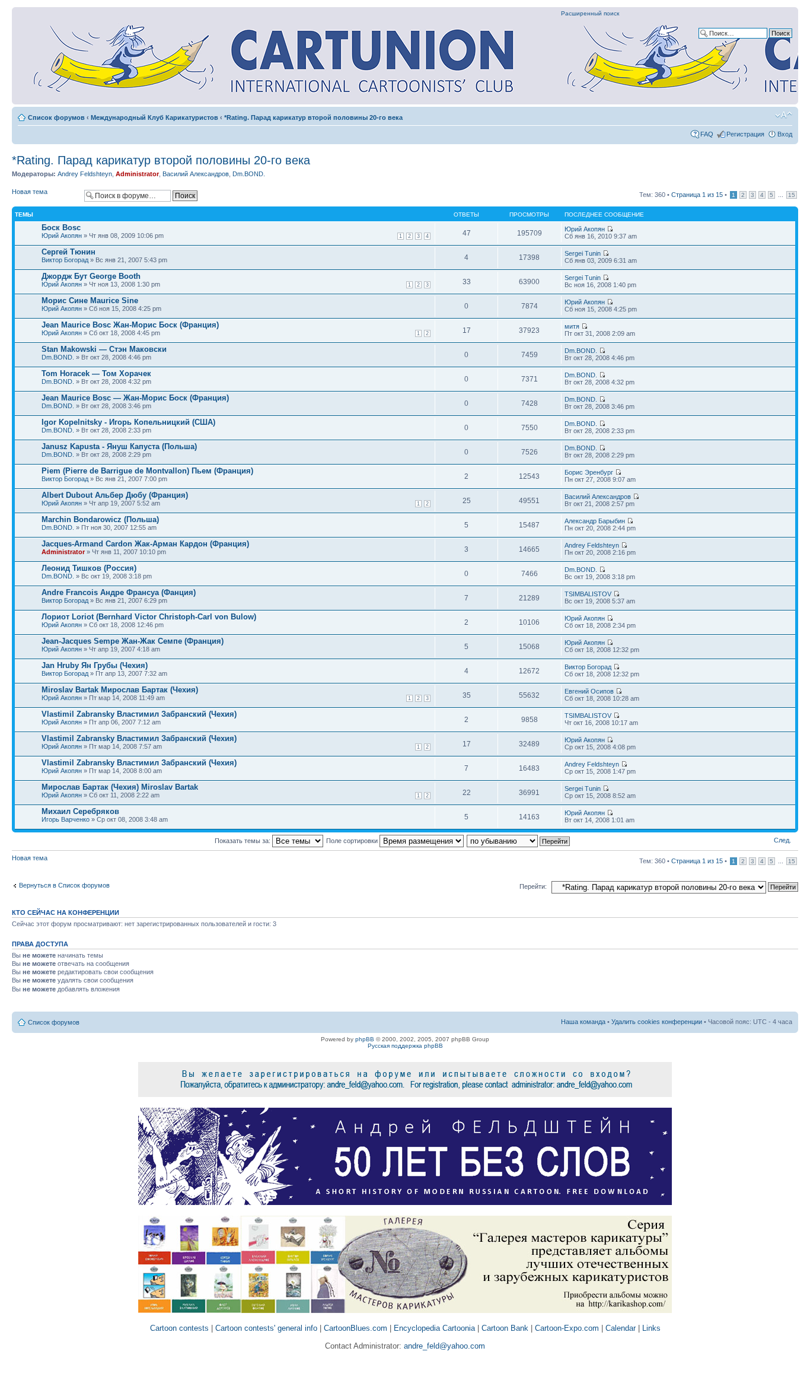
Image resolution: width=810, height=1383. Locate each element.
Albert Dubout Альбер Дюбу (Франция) (115, 495)
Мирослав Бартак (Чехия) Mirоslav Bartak (120, 787)
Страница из (697, 194)
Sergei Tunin (583, 253)
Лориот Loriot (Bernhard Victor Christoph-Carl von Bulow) (149, 616)
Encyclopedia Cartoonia (434, 1328)
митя (572, 326)
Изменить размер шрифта (783, 115)
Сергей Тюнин (68, 251)
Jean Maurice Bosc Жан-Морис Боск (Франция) (130, 324)
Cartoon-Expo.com (567, 1328)
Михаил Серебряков (80, 811)
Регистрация (745, 134)
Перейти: (533, 886)
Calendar (620, 1328)
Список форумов (56, 117)
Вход (784, 134)
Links (651, 1328)
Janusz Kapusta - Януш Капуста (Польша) (119, 446)
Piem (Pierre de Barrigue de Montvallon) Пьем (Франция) (147, 470)
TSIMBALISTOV (588, 593)
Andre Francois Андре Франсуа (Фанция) (119, 592)
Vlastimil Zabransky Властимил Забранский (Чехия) (139, 714)
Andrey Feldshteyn (85, 173)
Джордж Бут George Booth (91, 276)
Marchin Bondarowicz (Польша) (100, 519)
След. (782, 840)
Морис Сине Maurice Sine (90, 300)
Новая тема (29, 191)
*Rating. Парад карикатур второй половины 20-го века (313, 117)
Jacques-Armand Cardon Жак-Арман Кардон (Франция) (145, 543)
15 (791, 195)
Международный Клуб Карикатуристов (154, 117)
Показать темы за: (243, 840)
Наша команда (583, 1021)
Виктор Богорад (65, 259)
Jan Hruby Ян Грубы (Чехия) (95, 665)
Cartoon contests (179, 1328)
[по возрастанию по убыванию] (519, 840)
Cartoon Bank (504, 1328)
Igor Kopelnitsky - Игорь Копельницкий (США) (128, 422)
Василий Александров (195, 173)
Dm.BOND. (248, 173)
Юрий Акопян (62, 235)
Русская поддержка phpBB (405, 1045)
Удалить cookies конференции (656, 1021)
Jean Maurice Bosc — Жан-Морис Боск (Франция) (135, 397)
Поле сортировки (353, 840)
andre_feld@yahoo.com (443, 1345)
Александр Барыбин (595, 520)
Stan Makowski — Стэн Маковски (104, 349)
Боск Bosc (61, 227)
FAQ (706, 134)
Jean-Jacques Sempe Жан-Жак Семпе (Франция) (133, 641)
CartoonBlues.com (355, 1328)
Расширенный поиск (590, 13)
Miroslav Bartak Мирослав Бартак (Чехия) (120, 689)
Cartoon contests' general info (266, 1328)
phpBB (364, 1039)
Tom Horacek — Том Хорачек (96, 373)
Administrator (137, 173)
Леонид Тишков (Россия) (89, 568)
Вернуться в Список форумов (64, 885)
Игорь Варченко (66, 819)
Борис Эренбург (589, 472)
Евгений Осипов (589, 691)
